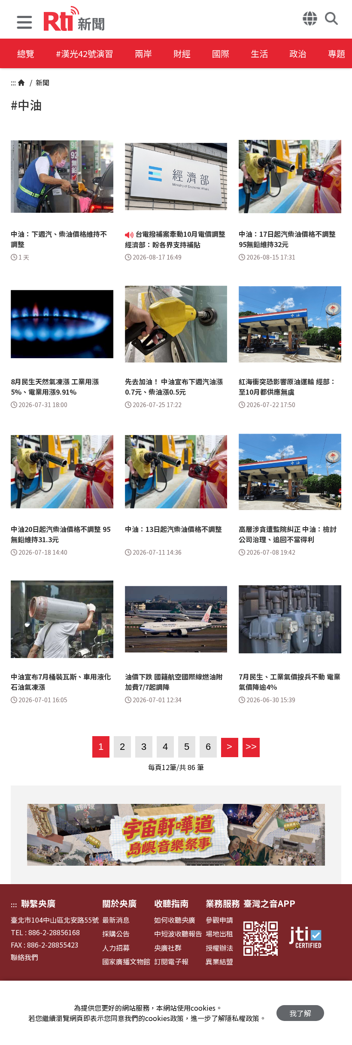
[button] (24, 23)
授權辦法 (219, 948)
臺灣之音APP (269, 903)
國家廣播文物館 (126, 961)
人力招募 (116, 948)
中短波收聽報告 (178, 934)
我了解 (300, 1013)
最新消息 (116, 920)
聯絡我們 (24, 957)
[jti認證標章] (310, 938)
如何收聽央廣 (174, 920)
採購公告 (116, 934)
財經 (182, 53)
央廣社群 (168, 948)
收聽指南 (171, 903)
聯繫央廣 (38, 903)
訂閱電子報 (171, 961)
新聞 (41, 82)
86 (191, 767)
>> (250, 746)
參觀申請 (219, 920)
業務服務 (223, 903)
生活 (259, 53)
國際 (220, 53)
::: (13, 82)
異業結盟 (219, 961)
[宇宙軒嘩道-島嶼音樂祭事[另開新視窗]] (176, 834)
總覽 (25, 53)
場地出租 (219, 934)
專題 (336, 53)
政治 (297, 53)
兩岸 (143, 53)
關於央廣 (119, 903)
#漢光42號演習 (84, 53)
